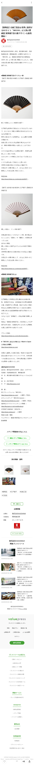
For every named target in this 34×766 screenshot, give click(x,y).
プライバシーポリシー (17, 744)
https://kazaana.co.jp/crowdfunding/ (12, 406)
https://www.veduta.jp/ (8, 412)
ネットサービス (7, 46)
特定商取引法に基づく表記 (17, 748)
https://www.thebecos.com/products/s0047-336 (15, 179)
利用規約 (17, 740)
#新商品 (4, 492)
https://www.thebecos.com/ (9, 347)
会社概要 (17, 729)
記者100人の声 (17, 663)
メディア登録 (17, 713)
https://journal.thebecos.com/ (10, 401)
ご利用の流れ (16, 632)
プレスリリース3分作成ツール (17, 682)
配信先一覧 (24, 628)
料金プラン (15, 628)
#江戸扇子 (13, 492)
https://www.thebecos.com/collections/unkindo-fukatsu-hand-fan (15, 336)
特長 (8, 628)
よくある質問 (26, 632)
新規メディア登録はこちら (18, 438)
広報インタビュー (17, 659)
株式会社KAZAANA (13, 40)
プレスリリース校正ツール (17, 685)
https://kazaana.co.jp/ (13, 384)
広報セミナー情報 (17, 667)
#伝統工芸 (23, 492)
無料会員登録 (17, 643)
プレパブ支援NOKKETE (17, 697)
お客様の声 (7, 632)
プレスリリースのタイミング (17, 678)
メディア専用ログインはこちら (18, 444)
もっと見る (23, 609)
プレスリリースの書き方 (17, 670)
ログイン (17, 636)
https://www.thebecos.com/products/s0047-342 (15, 268)
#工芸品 (4, 495)
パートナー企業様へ (17, 717)
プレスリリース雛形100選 (17, 674)
